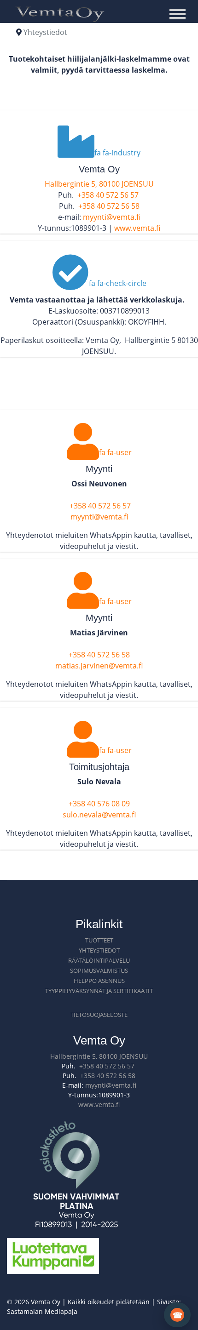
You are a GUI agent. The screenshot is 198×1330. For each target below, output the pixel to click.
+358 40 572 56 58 (109, 206)
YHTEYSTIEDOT (99, 950)
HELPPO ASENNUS (99, 980)
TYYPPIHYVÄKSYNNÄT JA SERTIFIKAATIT (99, 991)
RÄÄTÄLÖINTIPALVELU (99, 960)
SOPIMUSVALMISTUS (99, 970)
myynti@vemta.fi (111, 217)
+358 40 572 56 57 (108, 195)
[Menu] (180, 14)
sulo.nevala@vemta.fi (99, 815)
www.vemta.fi (137, 228)
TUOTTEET (99, 940)
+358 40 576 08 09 (99, 804)
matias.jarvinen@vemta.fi (99, 666)
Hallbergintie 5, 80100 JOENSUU (99, 184)
